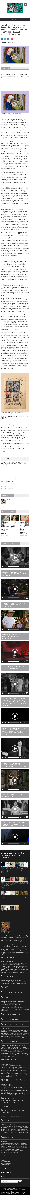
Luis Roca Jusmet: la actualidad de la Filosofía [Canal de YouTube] (13, 1100)
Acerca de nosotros (17, 1193)
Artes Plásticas (12, 1191)
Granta (5, 987)
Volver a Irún (4, 1141)
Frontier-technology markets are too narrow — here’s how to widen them (13, 1002)
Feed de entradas (5, 1161)
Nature (5, 997)
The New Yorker (9, 976)
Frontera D (7, 1137)
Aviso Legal (9, 1193)
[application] (15, 557)
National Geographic (12, 1019)
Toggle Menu (15, 19)
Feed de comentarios (6, 1163)
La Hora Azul (8, 957)
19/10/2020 (10, 42)
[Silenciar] (24, 567)
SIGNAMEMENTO (9, 1060)
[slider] (13, 566)
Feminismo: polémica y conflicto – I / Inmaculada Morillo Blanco (14, 525)
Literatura (23, 1192)
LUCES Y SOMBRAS (6, 1084)
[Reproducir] (3, 567)
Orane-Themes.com (21, 1189)
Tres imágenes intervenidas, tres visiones (12, 1117)
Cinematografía (25, 1191)
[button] (15, 557)
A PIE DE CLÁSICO (9, 1041)
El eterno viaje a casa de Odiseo (9, 945)
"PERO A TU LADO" (6, 1028)
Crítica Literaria (5, 1192)
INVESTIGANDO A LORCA (8, 962)
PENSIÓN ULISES (9, 1120)
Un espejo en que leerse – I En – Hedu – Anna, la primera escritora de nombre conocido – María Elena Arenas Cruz (24, 528)
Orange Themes (9, 1189)
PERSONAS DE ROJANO (7, 1064)
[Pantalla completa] (27, 567)
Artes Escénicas (4, 1191)
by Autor (4, 42)
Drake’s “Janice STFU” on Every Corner (11, 980)
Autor (9, 499)
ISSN (24, 1193)
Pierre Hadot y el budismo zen (9, 1107)
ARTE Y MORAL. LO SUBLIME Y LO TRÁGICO (13, 1045)
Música (3, 1193)
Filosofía (12, 1192)
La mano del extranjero (13, 940)
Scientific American (11, 1014)
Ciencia (18, 1191)
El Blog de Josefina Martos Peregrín (14, 1111)
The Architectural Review (14, 992)
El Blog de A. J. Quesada (12, 1024)
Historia (17, 1192)
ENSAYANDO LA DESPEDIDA (9, 1124)
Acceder (3, 1160)
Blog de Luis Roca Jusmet (13, 1080)
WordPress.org (5, 1164)
